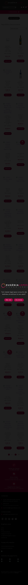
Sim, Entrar (18, 300)
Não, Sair (8, 300)
